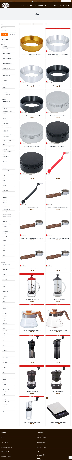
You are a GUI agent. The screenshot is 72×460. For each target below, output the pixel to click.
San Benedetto (5, 108)
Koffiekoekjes (5, 70)
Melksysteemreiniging (7, 224)
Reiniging (4, 185)
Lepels (4, 175)
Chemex (4, 243)
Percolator (5, 159)
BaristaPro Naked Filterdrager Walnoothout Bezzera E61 (32, 238)
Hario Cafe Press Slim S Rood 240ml (32, 299)
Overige (4, 182)
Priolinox (4, 374)
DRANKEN (4, 99)
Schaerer (4, 399)
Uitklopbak (5, 197)
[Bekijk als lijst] (46, 24)
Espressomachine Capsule (7, 134)
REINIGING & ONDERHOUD (7, 204)
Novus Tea (5, 87)
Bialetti (4, 286)
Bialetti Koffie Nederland (6, 456)
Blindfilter (4, 168)
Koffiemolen (5, 149)
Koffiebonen (5, 46)
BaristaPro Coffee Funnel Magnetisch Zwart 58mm (32, 115)
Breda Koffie (5, 293)
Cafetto (4, 301)
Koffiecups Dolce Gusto (7, 56)
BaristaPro (5, 284)
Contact (38, 440)
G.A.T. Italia (5, 330)
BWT (3, 298)
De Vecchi (4, 311)
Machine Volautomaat (7, 216)
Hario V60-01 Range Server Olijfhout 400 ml (32, 330)
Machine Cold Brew (6, 209)
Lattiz (4, 352)
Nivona (4, 364)
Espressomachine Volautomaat (8, 140)
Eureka (4, 320)
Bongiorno (5, 103)
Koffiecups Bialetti (6, 51)
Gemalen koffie (5, 48)
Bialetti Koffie (5, 289)
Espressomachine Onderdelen (8, 146)
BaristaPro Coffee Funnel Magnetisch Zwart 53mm (58, 85)
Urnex (4, 406)
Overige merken (6, 269)
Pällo (3, 372)
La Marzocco (5, 350)
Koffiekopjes (5, 73)
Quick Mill (4, 384)
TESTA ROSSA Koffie (6, 401)
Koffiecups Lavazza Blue (7, 63)
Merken (3, 262)
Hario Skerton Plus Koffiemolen (32, 391)
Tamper (4, 187)
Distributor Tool (6, 170)
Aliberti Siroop (5, 276)
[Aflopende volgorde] (33, 24)
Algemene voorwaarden (41, 435)
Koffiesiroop (5, 78)
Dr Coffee (4, 308)
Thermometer (5, 195)
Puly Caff (4, 377)
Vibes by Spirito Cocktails (7, 111)
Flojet (4, 328)
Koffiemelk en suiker (6, 75)
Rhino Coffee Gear (6, 389)
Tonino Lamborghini (6, 264)
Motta (4, 360)
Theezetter (5, 97)
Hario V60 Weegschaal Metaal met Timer (58, 422)
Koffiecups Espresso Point (7, 58)
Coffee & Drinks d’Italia (6, 454)
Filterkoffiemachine (6, 154)
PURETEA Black (5, 92)
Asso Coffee (5, 279)
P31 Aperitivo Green (6, 101)
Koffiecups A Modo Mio (7, 53)
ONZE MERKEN (4, 449)
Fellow (4, 252)
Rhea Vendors (5, 386)
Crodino (4, 113)
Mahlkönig (4, 355)
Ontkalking (5, 226)
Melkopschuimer (6, 156)
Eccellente (4, 313)
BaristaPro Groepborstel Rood (58, 177)
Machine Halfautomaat (7, 214)
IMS (3, 342)
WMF (3, 409)
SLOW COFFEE (4, 236)
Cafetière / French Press (7, 151)
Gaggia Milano (5, 333)
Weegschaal (5, 202)
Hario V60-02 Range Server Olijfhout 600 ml (58, 330)
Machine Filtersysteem (7, 211)
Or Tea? (4, 89)
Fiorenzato (5, 325)
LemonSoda (5, 116)
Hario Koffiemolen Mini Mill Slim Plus (32, 360)
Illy (3, 338)
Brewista (4, 245)
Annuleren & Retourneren (42, 437)
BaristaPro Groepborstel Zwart (32, 207)
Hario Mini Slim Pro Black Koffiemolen (58, 360)
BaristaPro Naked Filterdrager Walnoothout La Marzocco (58, 238)
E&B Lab (4, 250)
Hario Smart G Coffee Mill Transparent (32, 422)
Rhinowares (5, 257)
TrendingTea (5, 84)
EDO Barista (5, 315)
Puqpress (4, 165)
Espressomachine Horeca (7, 127)
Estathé (4, 106)
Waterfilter (5, 233)
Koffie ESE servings (6, 68)
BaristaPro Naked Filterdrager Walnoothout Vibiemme (58, 269)
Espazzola (4, 318)
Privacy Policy (39, 444)
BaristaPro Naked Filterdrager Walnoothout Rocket (32, 269)
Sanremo (4, 396)
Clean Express (5, 306)
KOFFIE (3, 44)
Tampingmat (5, 192)
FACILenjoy (5, 323)
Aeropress (4, 240)
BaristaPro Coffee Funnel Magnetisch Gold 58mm (32, 54)
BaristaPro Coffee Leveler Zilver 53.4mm (58, 115)
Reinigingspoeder (6, 228)
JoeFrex (4, 345)
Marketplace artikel (5, 41)
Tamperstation (5, 190)
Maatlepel (4, 178)
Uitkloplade (5, 200)
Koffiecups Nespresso (7, 65)
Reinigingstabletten (6, 231)
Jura (3, 347)
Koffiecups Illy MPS (6, 60)
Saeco (4, 394)
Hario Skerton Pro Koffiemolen (58, 391)
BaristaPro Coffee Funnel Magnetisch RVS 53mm (58, 54)
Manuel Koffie (5, 357)
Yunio (4, 411)
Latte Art (4, 173)
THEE (3, 82)
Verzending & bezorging (41, 447)
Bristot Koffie (5, 296)
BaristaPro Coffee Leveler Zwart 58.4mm (32, 177)
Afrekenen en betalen (41, 442)
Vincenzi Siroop (5, 123)
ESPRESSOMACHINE (5, 125)
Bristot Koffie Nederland (6, 459)
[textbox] (8, 27)
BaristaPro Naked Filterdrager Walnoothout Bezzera (58, 207)
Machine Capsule (6, 206)
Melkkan (4, 180)
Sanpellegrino (5, 121)
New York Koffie (5, 362)
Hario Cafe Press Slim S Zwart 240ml (58, 299)
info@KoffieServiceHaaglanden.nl (11, 1)
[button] (68, 5)
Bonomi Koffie (5, 291)
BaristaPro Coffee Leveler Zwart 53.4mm (58, 146)
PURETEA (4, 382)
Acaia (4, 238)
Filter (4, 34)
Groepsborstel (5, 219)
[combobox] (8, 27)
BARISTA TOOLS (5, 163)
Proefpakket (5, 80)
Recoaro (4, 118)
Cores (4, 247)
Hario (4, 255)
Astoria (4, 281)
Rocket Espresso (6, 391)
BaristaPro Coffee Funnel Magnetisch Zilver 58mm (32, 85)
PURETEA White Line (6, 94)
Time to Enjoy (5, 404)
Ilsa (3, 340)
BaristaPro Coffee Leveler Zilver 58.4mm (32, 146)
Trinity (4, 260)
